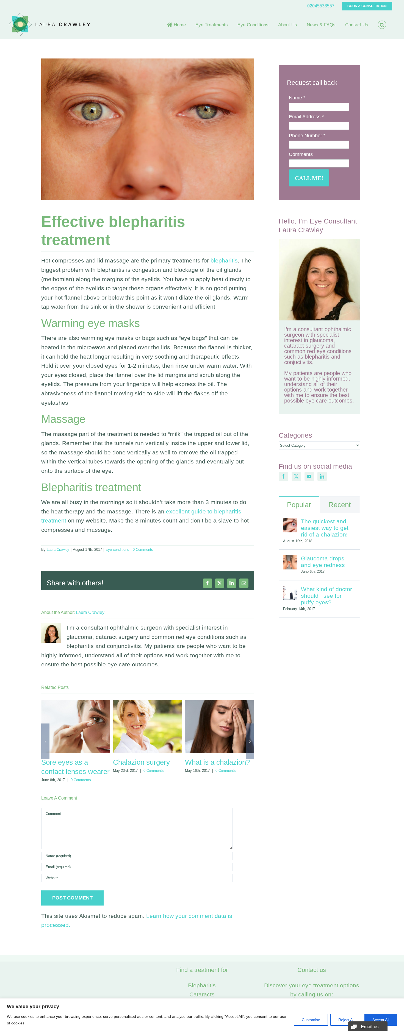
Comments (301, 154)
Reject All (346, 1020)
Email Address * (306, 116)
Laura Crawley (58, 549)
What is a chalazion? (145, 762)
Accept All (380, 1020)
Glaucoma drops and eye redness (323, 561)
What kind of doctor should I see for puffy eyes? (326, 595)
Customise (311, 1020)
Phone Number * (307, 135)
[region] (202, 1014)
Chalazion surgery (69, 762)
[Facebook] (283, 476)
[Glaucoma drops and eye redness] (290, 560)
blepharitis (224, 260)
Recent (339, 505)
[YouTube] (309, 476)
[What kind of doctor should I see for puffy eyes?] (290, 590)
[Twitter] (296, 476)
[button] (382, 24)
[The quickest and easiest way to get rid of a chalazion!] (290, 522)
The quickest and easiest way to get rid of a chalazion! (324, 528)
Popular (299, 505)
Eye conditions (117, 549)
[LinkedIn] (322, 476)
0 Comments (143, 549)
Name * (297, 97)
